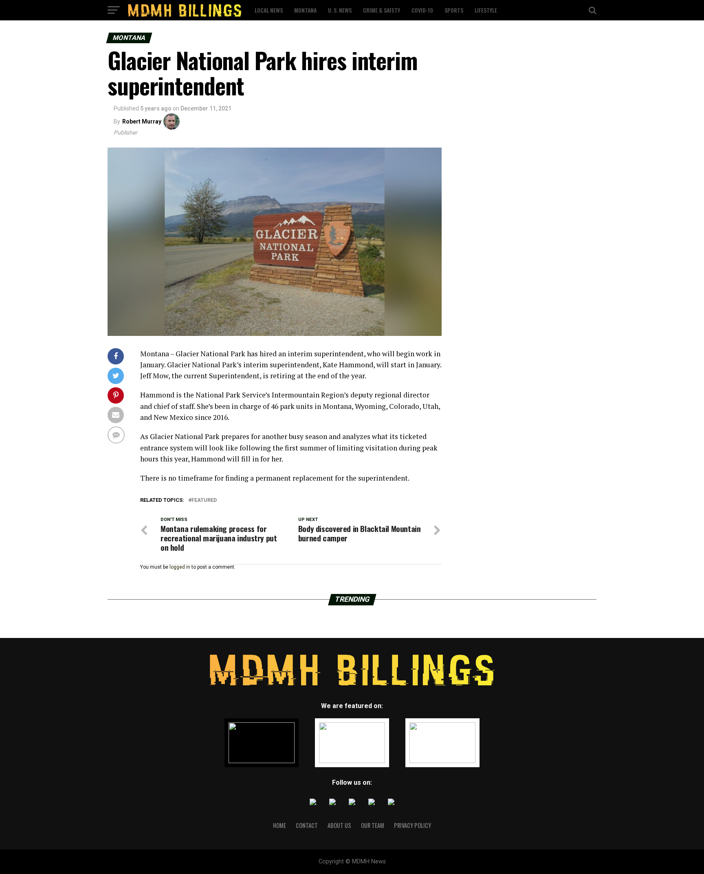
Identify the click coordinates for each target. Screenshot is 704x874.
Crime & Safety (381, 10)
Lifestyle (486, 10)
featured (204, 500)
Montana (305, 10)
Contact (307, 825)
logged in (179, 567)
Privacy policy (412, 825)
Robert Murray (141, 121)
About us (339, 825)
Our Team (372, 825)
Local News (269, 10)
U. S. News (340, 10)
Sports (453, 10)
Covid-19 (422, 10)
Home (279, 825)
